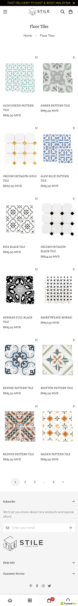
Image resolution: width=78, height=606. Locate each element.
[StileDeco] (39, 12)
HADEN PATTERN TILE (55, 454)
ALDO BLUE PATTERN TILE (55, 178)
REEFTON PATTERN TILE (57, 388)
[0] (49, 600)
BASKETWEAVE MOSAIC (56, 317)
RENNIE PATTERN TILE (18, 388)
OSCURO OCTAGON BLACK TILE (53, 249)
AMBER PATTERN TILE (55, 105)
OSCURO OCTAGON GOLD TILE (20, 178)
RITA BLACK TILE (14, 247)
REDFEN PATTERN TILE (18, 454)
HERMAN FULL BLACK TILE (17, 319)
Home (28, 35)
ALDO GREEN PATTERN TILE (18, 107)
